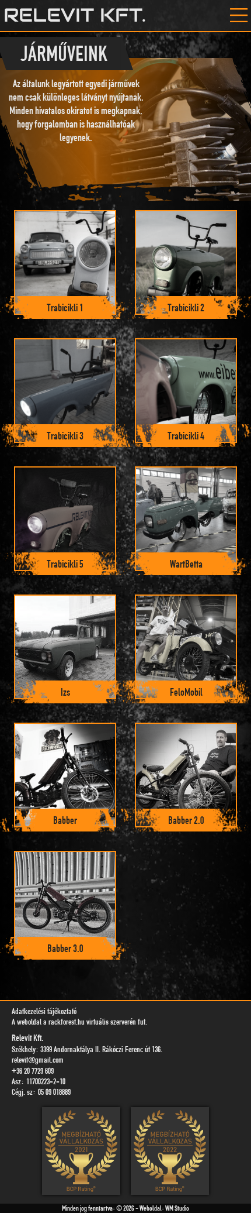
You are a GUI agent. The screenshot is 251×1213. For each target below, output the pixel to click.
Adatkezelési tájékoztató (44, 1011)
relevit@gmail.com (38, 1059)
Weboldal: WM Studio (164, 1208)
